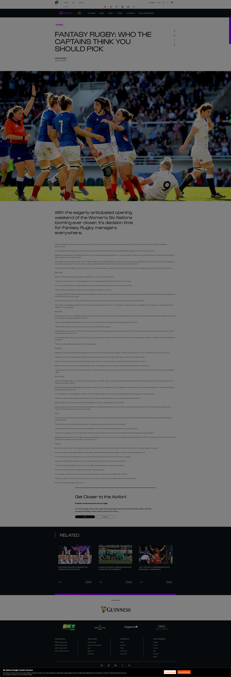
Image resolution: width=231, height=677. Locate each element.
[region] (115, 672)
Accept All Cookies (184, 672)
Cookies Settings (170, 672)
